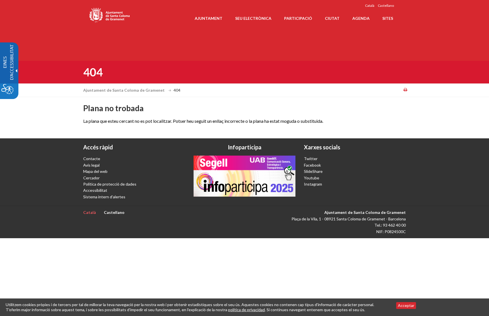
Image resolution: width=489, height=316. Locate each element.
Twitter (311, 158)
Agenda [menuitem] (361, 18)
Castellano (386, 5)
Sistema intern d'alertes (104, 196)
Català (369, 5)
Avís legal (91, 165)
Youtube (311, 177)
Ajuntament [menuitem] (208, 18)
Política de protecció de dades (109, 184)
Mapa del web (95, 171)
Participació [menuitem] (298, 18)
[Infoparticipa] (244, 176)
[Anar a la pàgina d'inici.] (110, 14)
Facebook (312, 165)
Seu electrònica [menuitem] (253, 18)
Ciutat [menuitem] (332, 18)
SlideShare (313, 171)
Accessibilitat (95, 190)
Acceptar (406, 305)
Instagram (313, 184)
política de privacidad (246, 309)
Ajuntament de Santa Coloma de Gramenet (124, 90)
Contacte (91, 158)
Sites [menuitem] (387, 18)
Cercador (91, 177)
